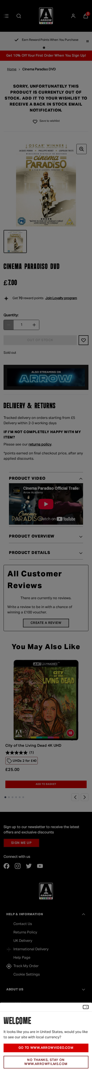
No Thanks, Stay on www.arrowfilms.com (45, 1062)
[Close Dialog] (85, 1007)
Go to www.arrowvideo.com (46, 1047)
